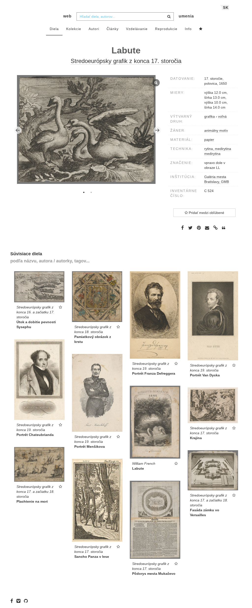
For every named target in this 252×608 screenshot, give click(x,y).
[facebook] (13, 601)
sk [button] (226, 7)
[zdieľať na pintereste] (199, 227)
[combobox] (125, 16)
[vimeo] (19, 601)
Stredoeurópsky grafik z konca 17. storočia (126, 61)
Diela (54, 29)
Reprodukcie (166, 29)
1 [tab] (83, 192)
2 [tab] (91, 192)
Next (157, 130)
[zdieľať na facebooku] (182, 227)
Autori (94, 29)
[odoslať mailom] (207, 228)
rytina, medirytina (217, 149)
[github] (27, 601)
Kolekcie (73, 29)
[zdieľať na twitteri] (190, 227)
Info (188, 29)
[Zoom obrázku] (86, 129)
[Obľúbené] (200, 29)
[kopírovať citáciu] (223, 228)
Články (113, 29)
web (67, 16)
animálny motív (216, 130)
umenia (186, 16)
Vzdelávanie (137, 29)
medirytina (212, 154)
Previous (17, 130)
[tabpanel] (87, 130)
